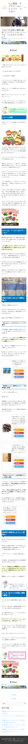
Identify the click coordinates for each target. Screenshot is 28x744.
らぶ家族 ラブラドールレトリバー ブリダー (15, 7)
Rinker (17, 366)
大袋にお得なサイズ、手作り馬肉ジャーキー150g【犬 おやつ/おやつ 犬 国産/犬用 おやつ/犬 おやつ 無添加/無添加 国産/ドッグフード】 (18, 420)
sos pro (21, 740)
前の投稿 (14, 695)
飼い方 (4, 40)
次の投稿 (14, 698)
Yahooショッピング (19, 377)
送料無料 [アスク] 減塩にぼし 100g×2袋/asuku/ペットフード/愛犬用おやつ (18, 362)
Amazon (17, 370)
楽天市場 (17, 373)
